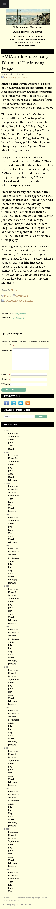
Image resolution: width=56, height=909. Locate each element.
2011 (6, 829)
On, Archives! (21, 314)
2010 (7, 869)
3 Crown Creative (23, 905)
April (11, 446)
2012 (6, 788)
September (13, 436)
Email (4, 379)
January (12, 511)
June (10, 442)
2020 (7, 483)
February (12, 480)
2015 (6, 667)
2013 (6, 748)
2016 (6, 626)
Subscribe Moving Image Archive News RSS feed (27, 403)
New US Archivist (18, 318)
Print (8, 295)
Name (4, 374)
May (10, 505)
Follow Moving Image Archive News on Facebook (6, 403)
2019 (6, 514)
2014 (6, 707)
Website (5, 384)
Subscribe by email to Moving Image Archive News (20, 403)
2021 (6, 452)
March (11, 449)
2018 (6, 545)
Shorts (14, 290)
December (13, 433)
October (12, 492)
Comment (21, 295)
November (13, 458)
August (11, 439)
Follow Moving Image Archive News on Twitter (13, 403)
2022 (6, 430)
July (10, 467)
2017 (6, 586)
